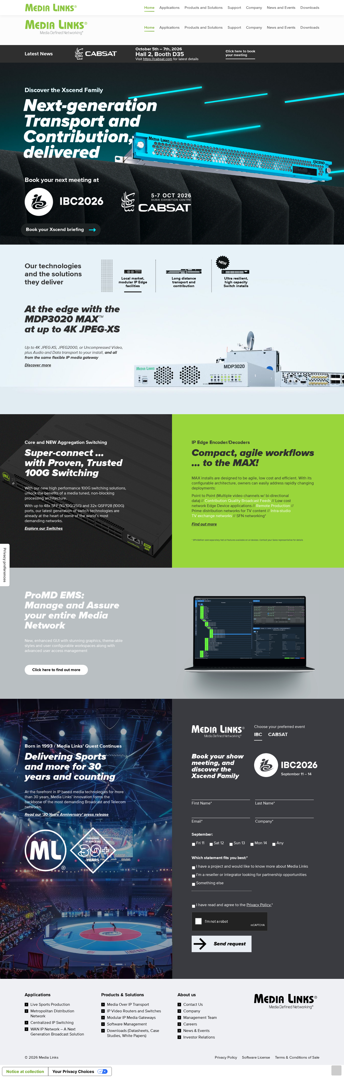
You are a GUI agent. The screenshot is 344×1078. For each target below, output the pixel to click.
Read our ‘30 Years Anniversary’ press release (67, 814)
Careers (190, 1024)
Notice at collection (25, 1071)
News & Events (196, 1030)
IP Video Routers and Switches (134, 1011)
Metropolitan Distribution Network (52, 1014)
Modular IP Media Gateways (131, 1017)
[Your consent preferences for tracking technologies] (5, 565)
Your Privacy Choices (73, 1071)
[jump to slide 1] (132, 282)
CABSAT (278, 735)
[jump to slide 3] (236, 282)
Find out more (204, 524)
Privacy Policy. (259, 904)
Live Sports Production (50, 1004)
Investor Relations (199, 1037)
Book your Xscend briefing (55, 230)
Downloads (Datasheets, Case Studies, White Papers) (133, 1033)
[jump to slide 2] (184, 282)
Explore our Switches (44, 528)
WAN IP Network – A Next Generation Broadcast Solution (57, 1032)
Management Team (200, 1017)
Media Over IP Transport (128, 1004)
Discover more (38, 365)
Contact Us (193, 1004)
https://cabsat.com (157, 59)
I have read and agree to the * (234, 904)
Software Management (127, 1024)
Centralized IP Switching (52, 1022)
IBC (258, 735)
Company (191, 1011)
